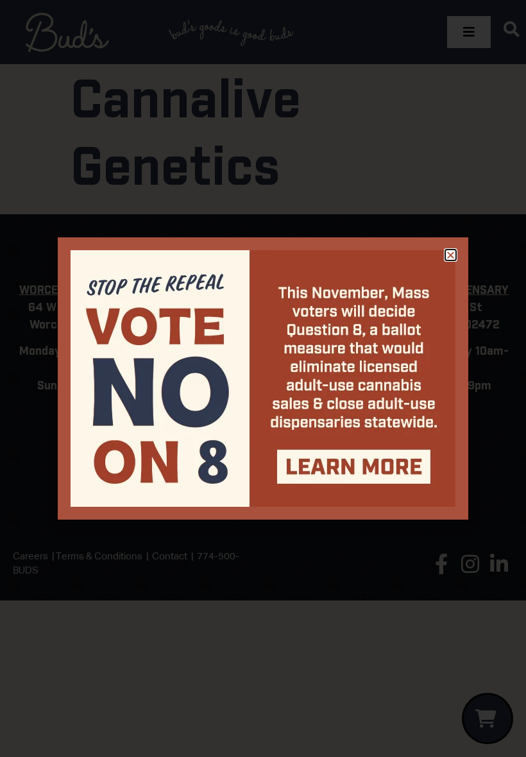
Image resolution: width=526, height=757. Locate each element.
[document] (263, 378)
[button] (450, 255)
